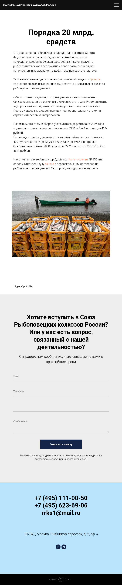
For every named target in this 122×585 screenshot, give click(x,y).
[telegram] (63, 546)
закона (49, 164)
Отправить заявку (61, 444)
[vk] (58, 546)
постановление (78, 159)
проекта (95, 79)
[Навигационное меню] (116, 5)
